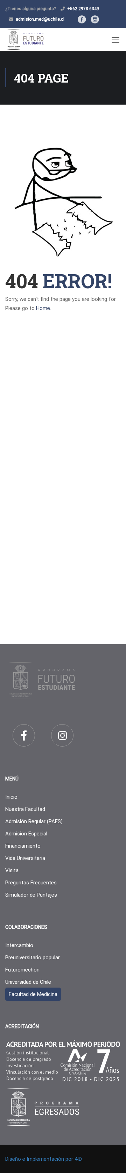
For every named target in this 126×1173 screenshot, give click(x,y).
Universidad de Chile (28, 982)
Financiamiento (23, 846)
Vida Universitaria (25, 858)
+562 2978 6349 (83, 8)
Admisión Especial (26, 834)
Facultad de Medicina (33, 994)
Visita (12, 870)
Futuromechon (22, 970)
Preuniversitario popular (32, 957)
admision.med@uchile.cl (40, 19)
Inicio (11, 797)
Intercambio (19, 945)
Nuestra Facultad (25, 809)
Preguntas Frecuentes (31, 882)
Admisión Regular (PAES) (34, 821)
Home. (43, 308)
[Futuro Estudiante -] (25, 39)
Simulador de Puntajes (31, 895)
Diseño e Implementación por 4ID (43, 1159)
